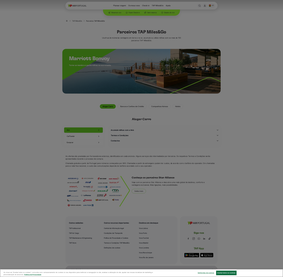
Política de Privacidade (32, 274)
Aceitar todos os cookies (226, 273)
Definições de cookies (206, 273)
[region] (141, 273)
